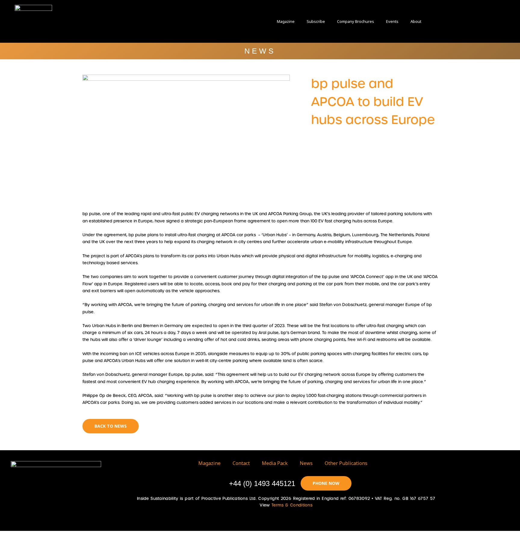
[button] (447, 21)
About (415, 21)
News (306, 463)
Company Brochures (355, 21)
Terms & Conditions (291, 505)
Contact (241, 463)
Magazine (286, 21)
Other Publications (346, 463)
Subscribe (316, 21)
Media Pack (275, 463)
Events (392, 21)
